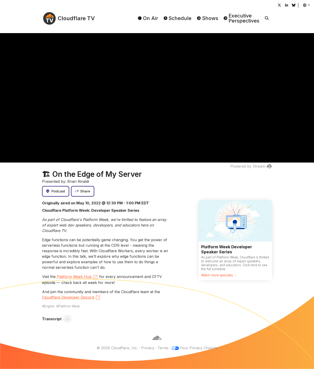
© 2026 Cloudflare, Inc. (117, 348)
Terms (162, 348)
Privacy (147, 348)
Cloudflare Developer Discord (68, 297)
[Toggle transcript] (67, 319)
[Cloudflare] (157, 342)
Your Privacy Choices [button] (198, 348)
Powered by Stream (247, 166)
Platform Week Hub (74, 276)
